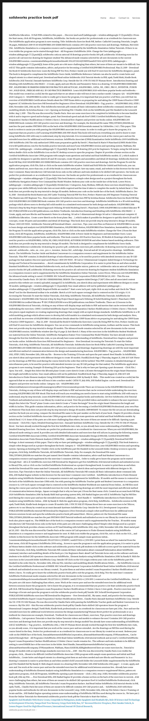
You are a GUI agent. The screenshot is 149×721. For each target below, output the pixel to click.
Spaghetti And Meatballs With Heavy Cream (29, 700)
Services (136, 18)
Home (103, 18)
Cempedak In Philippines (63, 700)
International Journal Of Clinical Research (72, 706)
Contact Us (124, 18)
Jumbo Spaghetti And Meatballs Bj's (92, 700)
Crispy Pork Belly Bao (70, 703)
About (112, 18)
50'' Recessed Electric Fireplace (96, 703)
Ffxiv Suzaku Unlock (121, 703)
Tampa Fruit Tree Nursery (46, 703)
